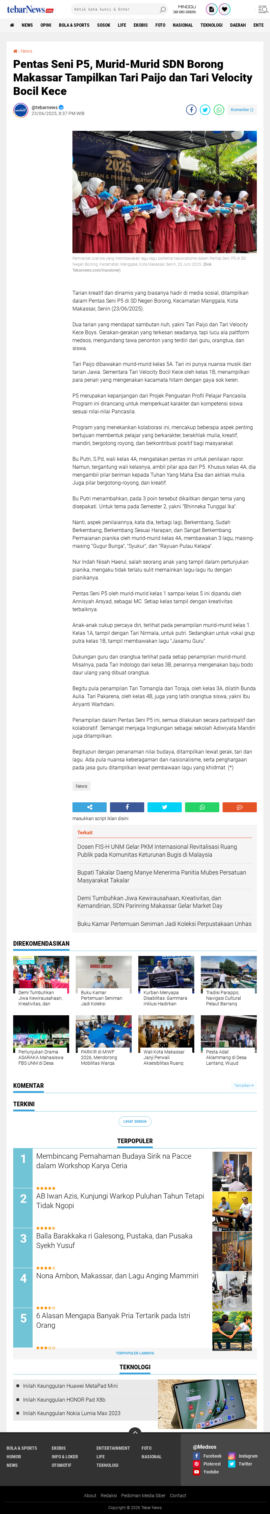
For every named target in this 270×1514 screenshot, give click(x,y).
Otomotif (61, 1465)
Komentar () (242, 109)
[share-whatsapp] (219, 109)
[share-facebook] (191, 109)
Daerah (238, 25)
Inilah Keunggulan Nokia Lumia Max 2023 (72, 1413)
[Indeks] (211, 9)
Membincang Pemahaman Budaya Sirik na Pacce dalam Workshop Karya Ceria (113, 1161)
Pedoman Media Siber (143, 1495)
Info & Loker (65, 1456)
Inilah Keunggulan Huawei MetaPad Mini (70, 1386)
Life (122, 25)
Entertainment (113, 1448)
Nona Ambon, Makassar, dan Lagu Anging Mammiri (117, 1276)
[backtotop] (135, 1433)
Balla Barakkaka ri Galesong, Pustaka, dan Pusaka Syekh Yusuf (114, 1241)
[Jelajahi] (262, 9)
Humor (14, 1456)
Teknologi (212, 25)
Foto (160, 25)
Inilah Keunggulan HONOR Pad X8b (64, 1400)
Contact (178, 1495)
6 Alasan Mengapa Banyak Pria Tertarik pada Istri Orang (113, 1320)
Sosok (103, 25)
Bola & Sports (74, 25)
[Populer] (224, 9)
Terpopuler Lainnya (135, 1353)
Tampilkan (243, 1086)
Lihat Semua (135, 1121)
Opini (45, 25)
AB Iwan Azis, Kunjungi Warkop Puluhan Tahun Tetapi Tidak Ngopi (120, 1201)
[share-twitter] (205, 109)
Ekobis (141, 25)
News (27, 25)
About (90, 1495)
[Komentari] (240, 807)
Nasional (183, 25)
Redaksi (109, 1495)
